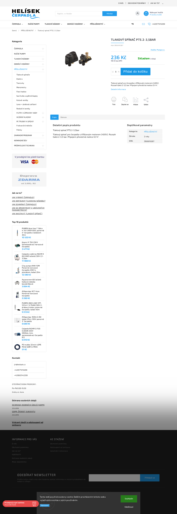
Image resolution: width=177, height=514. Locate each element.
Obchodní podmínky (137, 3)
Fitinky (19, 130)
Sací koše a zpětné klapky (27, 96)
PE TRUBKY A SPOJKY (25, 121)
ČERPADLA (18, 48)
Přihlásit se (150, 478)
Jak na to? (155, 3)
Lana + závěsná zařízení (26, 104)
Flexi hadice (21, 91)
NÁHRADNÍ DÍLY (20, 140)
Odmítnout (129, 507)
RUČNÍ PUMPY (20, 54)
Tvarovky (20, 83)
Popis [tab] (54, 117)
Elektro (19, 79)
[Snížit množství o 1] (113, 72)
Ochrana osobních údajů (22, 458)
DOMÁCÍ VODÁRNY (21, 64)
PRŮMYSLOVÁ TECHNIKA (24, 145)
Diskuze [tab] (64, 117)
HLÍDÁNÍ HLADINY (23, 117)
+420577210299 (20, 370)
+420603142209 (21, 375)
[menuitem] (18, 24)
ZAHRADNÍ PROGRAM (23, 135)
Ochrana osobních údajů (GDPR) (28, 405)
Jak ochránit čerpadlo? (24, 204)
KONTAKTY (16, 454)
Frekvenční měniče (24, 125)
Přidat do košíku (135, 71)
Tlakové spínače (23, 75)
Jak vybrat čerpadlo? (23, 197)
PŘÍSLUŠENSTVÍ (20, 69)
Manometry (21, 87)
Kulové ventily (22, 100)
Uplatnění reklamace (59, 451)
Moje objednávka (19, 462)
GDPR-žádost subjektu (23, 411)
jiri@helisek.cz (20, 364)
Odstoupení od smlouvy (60, 447)
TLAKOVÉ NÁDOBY (21, 59)
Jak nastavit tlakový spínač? (27, 213)
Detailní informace (118, 89)
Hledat (110, 14)
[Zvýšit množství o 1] (119, 72)
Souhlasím (129, 498)
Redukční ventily (23, 108)
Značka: (158, 50)
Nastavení (45, 505)
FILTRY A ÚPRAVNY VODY (26, 113)
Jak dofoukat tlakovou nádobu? (28, 201)
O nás (120, 3)
